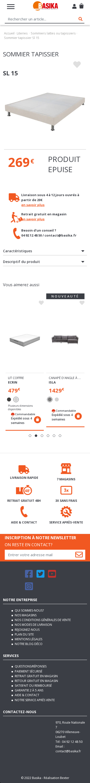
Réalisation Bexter (56, 778)
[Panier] (81, 4)
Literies (22, 33)
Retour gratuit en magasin (36, 681)
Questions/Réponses (30, 666)
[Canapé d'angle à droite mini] (65, 340)
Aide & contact (26, 695)
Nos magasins (25, 615)
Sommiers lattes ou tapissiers (53, 33)
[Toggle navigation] (11, 6)
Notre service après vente (34, 700)
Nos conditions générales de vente (42, 620)
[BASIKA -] (45, 6)
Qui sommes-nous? (29, 610)
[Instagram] (29, 588)
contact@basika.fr (68, 751)
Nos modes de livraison (33, 625)
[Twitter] (40, 576)
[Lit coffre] (24, 340)
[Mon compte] (74, 7)
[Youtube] (52, 576)
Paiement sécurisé (28, 671)
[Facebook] (29, 576)
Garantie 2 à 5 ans (28, 690)
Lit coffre (16, 378)
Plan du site (24, 634)
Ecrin (12, 382)
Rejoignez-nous (27, 630)
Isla (52, 382)
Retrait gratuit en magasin (36, 676)
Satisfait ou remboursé (33, 685)
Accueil (9, 33)
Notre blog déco (28, 644)
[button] (30, 435)
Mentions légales (28, 639)
